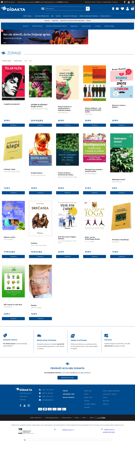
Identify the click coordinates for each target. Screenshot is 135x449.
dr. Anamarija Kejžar (64, 241)
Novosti (58, 16)
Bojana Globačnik (63, 177)
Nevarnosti (7, 171)
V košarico (13, 125)
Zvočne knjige (109, 26)
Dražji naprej (18, 61)
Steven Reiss (89, 114)
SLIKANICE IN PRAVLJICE (70, 16)
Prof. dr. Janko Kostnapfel (38, 245)
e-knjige (98, 26)
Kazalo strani (88, 397)
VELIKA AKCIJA (37, 26)
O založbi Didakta (90, 404)
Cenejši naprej (6, 61)
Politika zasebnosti (66, 417)
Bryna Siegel (73, 177)
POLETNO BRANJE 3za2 (42, 16)
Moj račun (106, 401)
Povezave (87, 407)
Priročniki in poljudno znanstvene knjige (72, 20)
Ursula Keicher (41, 175)
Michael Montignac (91, 173)
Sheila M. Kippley (36, 307)
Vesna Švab (115, 242)
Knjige (65, 391)
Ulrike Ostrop (8, 307)
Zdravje (14, 52)
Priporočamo (86, 26)
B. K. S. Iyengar (89, 241)
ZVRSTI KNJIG (27, 16)
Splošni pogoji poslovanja (111, 391)
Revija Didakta (105, 16)
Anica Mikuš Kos (63, 112)
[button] (42, 8)
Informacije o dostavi (110, 394)
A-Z (26, 61)
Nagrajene (74, 26)
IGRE (52, 16)
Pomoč (86, 394)
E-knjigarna (55, 20)
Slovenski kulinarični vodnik (39, 109)
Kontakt (86, 401)
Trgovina (47, 20)
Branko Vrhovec (117, 182)
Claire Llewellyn (8, 239)
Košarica (105, 404)
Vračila (105, 397)
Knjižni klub (88, 391)
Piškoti (84, 417)
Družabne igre (68, 394)
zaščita (18, 171)
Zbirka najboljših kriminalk (89, 16)
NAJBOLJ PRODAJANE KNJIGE (56, 26)
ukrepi (13, 171)
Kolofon (77, 417)
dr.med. (33, 175)
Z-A (31, 61)
